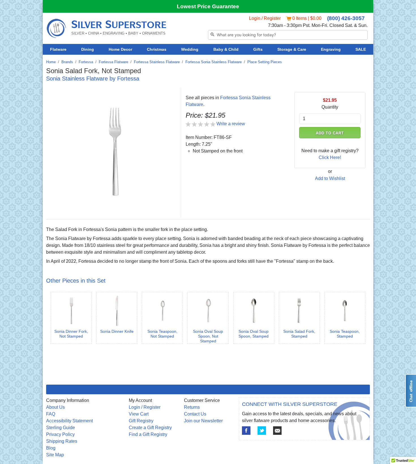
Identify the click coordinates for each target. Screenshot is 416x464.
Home (51, 62)
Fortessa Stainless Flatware (157, 62)
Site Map (55, 454)
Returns (192, 407)
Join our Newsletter (203, 420)
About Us (55, 407)
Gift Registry (141, 420)
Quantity (329, 107)
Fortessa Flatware (113, 62)
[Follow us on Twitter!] (262, 430)
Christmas (156, 49)
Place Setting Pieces (264, 62)
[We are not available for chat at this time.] (410, 390)
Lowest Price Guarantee (208, 6)
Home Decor (120, 49)
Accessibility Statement (69, 420)
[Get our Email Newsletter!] (277, 430)
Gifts (258, 49)
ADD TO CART (330, 133)
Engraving (331, 49)
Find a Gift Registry (148, 434)
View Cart (139, 414)
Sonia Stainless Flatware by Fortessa (92, 78)
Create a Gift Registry (150, 427)
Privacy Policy (60, 434)
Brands (67, 62)
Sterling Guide (60, 427)
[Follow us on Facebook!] (246, 430)
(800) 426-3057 (346, 18)
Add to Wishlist (330, 178)
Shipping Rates (61, 441)
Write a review (230, 123)
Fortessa (86, 62)
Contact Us (195, 414)
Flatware (58, 49)
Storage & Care (291, 49)
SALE (360, 49)
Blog (50, 448)
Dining (87, 49)
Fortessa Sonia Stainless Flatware (213, 62)
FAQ (50, 414)
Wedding (189, 49)
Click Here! (330, 157)
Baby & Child (226, 49)
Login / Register (265, 18)
